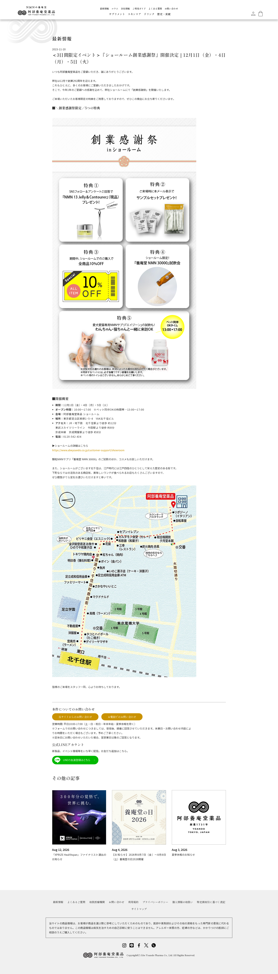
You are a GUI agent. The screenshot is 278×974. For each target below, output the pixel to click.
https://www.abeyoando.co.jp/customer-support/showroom (88, 450)
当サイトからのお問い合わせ (75, 717)
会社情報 (125, 8)
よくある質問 (155, 8)
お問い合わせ (171, 8)
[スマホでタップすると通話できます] (154, 945)
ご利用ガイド (139, 8)
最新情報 (104, 8)
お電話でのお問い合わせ (122, 717)
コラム (114, 8)
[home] (36, 12)
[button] (117, 14)
